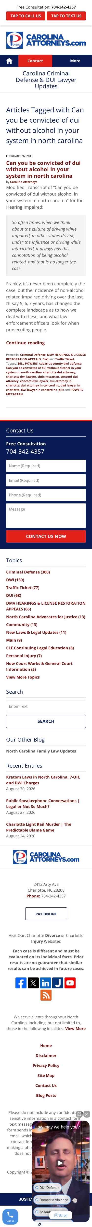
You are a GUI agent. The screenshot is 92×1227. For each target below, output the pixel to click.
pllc (61, 390)
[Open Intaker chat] (39, 1224)
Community (21, 624)
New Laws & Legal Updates (36, 632)
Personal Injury (24, 655)
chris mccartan (48, 377)
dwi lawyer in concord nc (39, 390)
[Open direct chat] (79, 1114)
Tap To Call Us (26, 15)
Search (46, 721)
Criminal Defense (33, 355)
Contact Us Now (46, 536)
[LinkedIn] (45, 982)
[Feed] (46, 995)
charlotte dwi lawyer (21, 377)
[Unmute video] (61, 1163)
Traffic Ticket (64, 359)
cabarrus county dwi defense (60, 363)
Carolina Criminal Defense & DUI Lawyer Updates (46, 40)
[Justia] (57, 982)
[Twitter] (33, 982)
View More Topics (23, 677)
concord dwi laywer (34, 381)
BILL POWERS (28, 363)
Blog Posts (46, 1095)
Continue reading (25, 343)
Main (14, 640)
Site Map (46, 1075)
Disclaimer (46, 1055)
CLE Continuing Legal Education (40, 648)
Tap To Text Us (66, 15)
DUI (13, 595)
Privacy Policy (46, 1065)
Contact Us (46, 1085)
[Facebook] (20, 982)
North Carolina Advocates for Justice (45, 616)
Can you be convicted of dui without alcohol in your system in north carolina (43, 169)
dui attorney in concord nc (40, 385)
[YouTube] (70, 982)
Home (9, 60)
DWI (45, 359)
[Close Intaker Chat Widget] (86, 1114)
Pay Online (46, 914)
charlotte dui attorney (59, 372)
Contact (35, 60)
